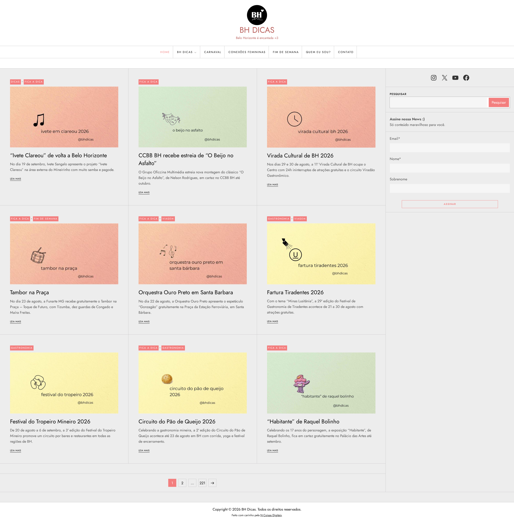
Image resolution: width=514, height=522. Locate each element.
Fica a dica (34, 82)
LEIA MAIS (15, 179)
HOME (165, 52)
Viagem (168, 219)
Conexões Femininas (247, 52)
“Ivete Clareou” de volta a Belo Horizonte (58, 155)
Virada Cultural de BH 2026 (300, 155)
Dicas (15, 82)
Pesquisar (398, 94)
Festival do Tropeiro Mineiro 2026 (50, 421)
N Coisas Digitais (271, 515)
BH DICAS (257, 30)
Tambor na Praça (30, 292)
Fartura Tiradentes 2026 (295, 292)
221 (202, 483)
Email (395, 138)
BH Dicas (185, 52)
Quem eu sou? (318, 52)
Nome (395, 158)
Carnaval (212, 52)
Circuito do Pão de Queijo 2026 (177, 421)
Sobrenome (398, 179)
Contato (346, 52)
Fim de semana (286, 52)
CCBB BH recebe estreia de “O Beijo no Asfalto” (186, 159)
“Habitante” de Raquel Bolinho (303, 421)
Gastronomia (279, 219)
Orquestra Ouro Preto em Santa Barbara (186, 292)
